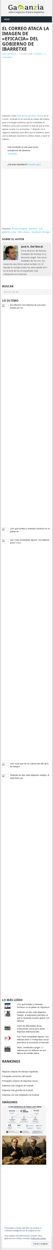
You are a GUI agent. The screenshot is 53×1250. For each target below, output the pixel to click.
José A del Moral (9, 54)
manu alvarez (24, 232)
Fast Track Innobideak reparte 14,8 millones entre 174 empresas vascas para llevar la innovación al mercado (33, 1040)
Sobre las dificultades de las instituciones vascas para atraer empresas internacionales (31, 1029)
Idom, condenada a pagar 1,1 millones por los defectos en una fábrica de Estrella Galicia (31, 1050)
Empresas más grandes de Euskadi (17, 1090)
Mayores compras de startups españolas (20, 1071)
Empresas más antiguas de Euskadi (17, 1085)
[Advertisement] (26, 86)
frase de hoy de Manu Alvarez (29, 116)
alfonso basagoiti (19, 228)
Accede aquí (34, 164)
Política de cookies (38, 1238)
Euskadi (38, 54)
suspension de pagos (41, 232)
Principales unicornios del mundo (17, 1076)
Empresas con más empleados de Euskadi (20, 1095)
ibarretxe (33, 228)
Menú (7, 19)
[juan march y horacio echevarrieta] (24, 1164)
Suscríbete (12, 154)
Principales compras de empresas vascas (20, 1081)
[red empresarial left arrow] (24, 1134)
